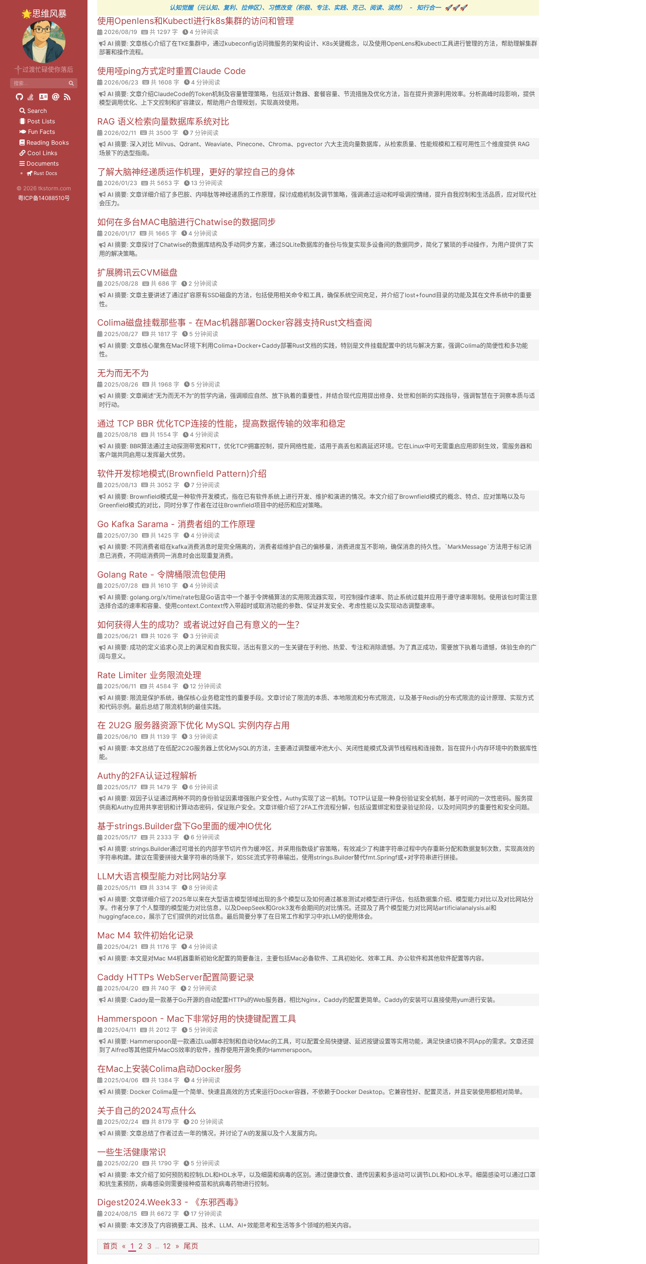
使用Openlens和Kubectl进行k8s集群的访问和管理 (195, 21)
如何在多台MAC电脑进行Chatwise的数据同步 (186, 222)
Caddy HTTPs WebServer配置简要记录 (175, 977)
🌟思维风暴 (44, 13)
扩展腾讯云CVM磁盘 (137, 272)
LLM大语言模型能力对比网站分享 (162, 876)
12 (167, 1245)
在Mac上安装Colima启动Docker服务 (169, 1069)
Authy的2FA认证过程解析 (147, 776)
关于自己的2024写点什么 (146, 1110)
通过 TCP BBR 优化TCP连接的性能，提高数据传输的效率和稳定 (221, 423)
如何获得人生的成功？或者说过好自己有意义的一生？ (200, 624)
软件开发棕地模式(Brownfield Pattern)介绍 (182, 473)
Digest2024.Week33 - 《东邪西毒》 (170, 1202)
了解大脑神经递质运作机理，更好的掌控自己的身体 (196, 172)
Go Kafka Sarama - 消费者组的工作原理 (176, 524)
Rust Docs (44, 173)
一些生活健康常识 (131, 1152)
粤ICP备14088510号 (44, 198)
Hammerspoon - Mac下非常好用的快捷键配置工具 (196, 1019)
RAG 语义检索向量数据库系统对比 (163, 121)
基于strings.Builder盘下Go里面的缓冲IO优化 (184, 826)
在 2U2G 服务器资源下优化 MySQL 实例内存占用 (193, 725)
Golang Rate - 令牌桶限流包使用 (161, 574)
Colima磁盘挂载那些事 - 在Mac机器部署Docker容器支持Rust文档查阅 (234, 322)
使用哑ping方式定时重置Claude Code (171, 71)
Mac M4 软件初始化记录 (145, 935)
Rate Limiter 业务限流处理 (149, 675)
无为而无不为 (123, 373)
